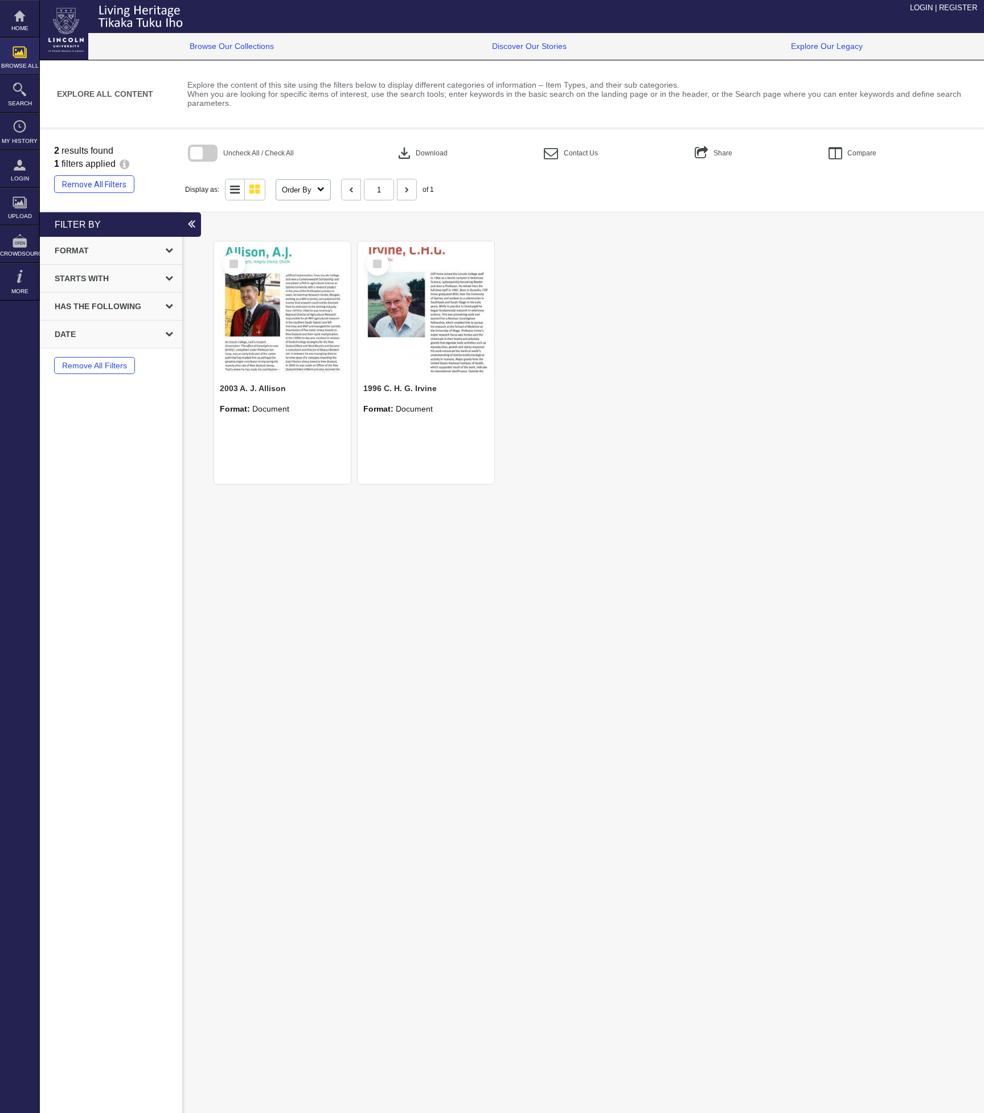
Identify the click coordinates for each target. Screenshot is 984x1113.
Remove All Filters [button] (94, 184)
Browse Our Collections (232, 46)
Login (20, 178)
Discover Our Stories (529, 46)
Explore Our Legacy (827, 46)
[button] (571, 153)
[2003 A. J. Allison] (282, 309)
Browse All (20, 66)
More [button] (19, 291)
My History (20, 141)
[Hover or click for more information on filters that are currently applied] (124, 164)
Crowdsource (19, 253)
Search (20, 103)
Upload (20, 216)
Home (19, 28)
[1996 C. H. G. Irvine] (426, 309)
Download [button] (422, 153)
